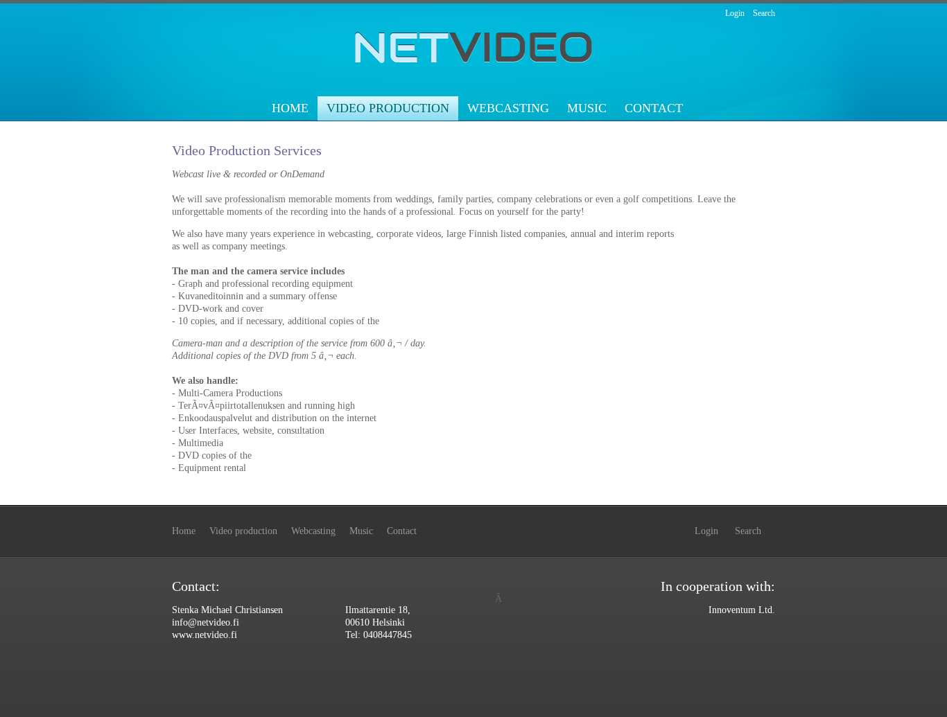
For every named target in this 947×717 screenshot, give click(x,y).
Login (735, 13)
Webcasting (508, 108)
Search (764, 13)
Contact (654, 108)
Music (587, 108)
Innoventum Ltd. (742, 610)
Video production (388, 108)
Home (290, 108)
